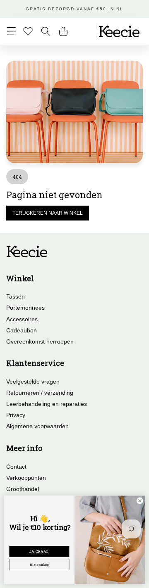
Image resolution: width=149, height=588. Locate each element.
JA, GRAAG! (39, 551)
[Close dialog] (139, 500)
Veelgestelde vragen (33, 381)
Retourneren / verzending (39, 392)
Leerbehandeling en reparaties (46, 404)
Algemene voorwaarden (37, 426)
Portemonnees (25, 307)
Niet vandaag (39, 564)
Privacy (15, 415)
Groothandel (22, 489)
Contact (16, 466)
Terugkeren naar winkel (47, 213)
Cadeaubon (21, 330)
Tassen (15, 296)
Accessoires (22, 319)
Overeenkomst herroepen (40, 341)
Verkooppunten (26, 477)
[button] (11, 31)
